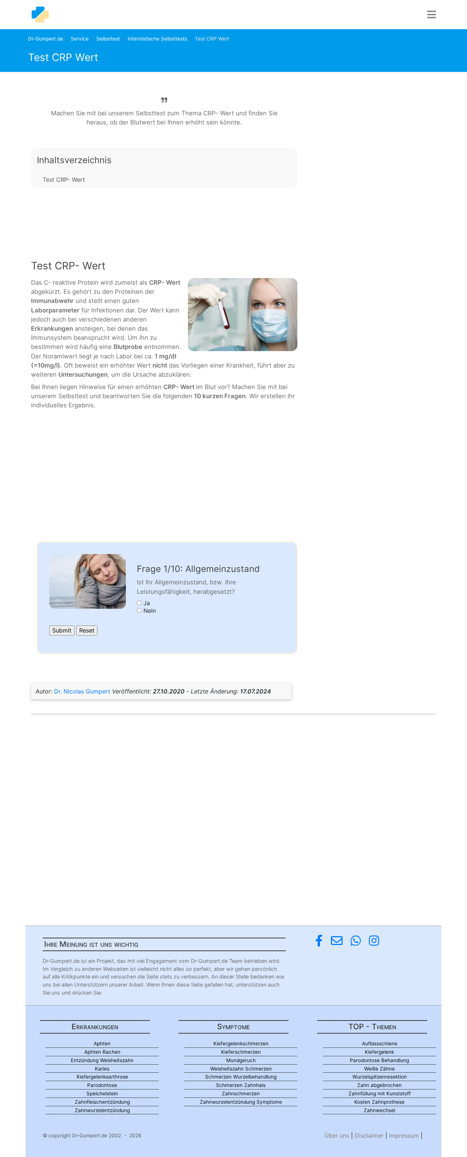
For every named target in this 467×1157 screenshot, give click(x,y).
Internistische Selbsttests (157, 39)
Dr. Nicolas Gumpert (82, 691)
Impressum (404, 1135)
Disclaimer (369, 1135)
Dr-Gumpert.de (45, 39)
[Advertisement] (164, 217)
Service (80, 39)
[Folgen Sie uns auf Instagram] (374, 941)
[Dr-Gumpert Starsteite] (40, 15)
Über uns (336, 1135)
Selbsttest (108, 39)
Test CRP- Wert (64, 179)
